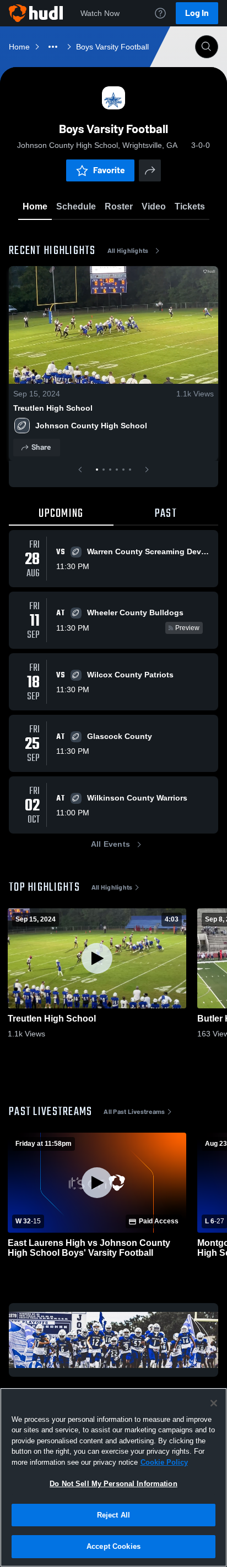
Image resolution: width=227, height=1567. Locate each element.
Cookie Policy (164, 1462)
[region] (113, 1477)
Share (41, 447)
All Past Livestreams (134, 1111)
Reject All (113, 1515)
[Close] (214, 1403)
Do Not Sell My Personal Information (113, 1484)
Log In (197, 12)
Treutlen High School (53, 408)
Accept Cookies (113, 1546)
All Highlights (128, 250)
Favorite (109, 170)
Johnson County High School (91, 425)
